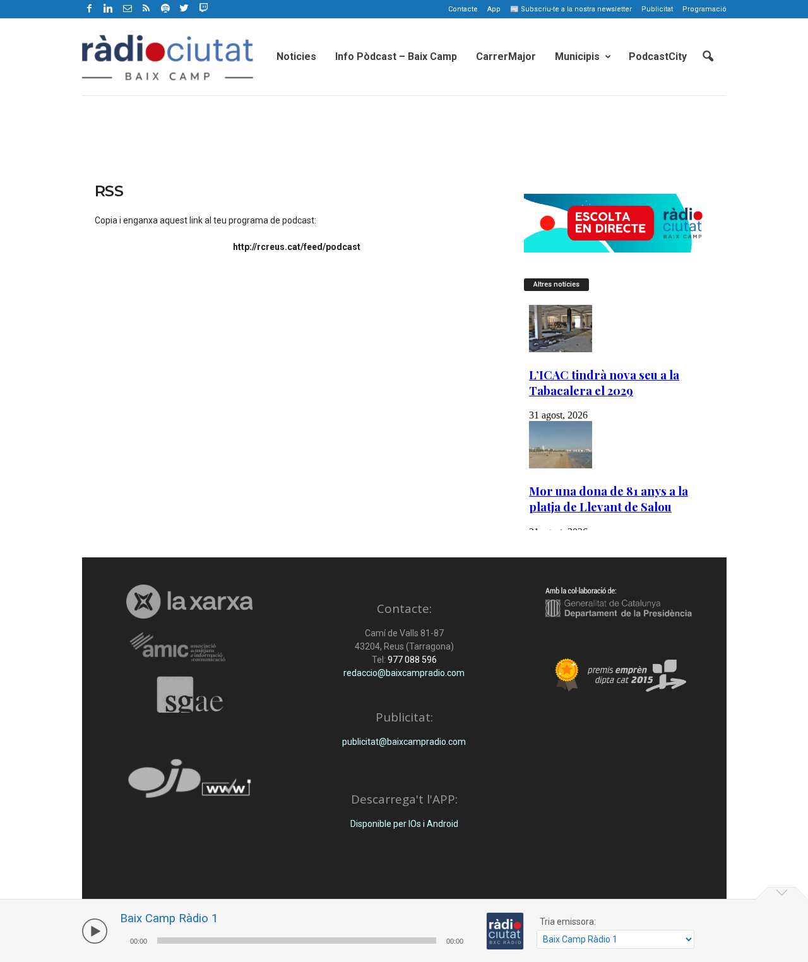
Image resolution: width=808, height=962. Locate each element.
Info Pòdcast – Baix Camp (396, 56)
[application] (296, 939)
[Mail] (127, 9)
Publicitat (657, 9)
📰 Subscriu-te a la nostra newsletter (571, 9)
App (494, 9)
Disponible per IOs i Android (404, 824)
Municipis (577, 56)
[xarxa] (190, 602)
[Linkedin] (108, 9)
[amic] (190, 647)
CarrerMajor (506, 56)
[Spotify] (165, 9)
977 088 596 (411, 660)
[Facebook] (89, 9)
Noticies (296, 56)
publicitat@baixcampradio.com (404, 742)
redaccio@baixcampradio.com (404, 673)
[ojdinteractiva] (190, 783)
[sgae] (190, 694)
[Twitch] (202, 7)
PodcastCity (658, 56)
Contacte (463, 9)
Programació (704, 9)
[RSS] (146, 9)
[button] (708, 57)
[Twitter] (184, 9)
